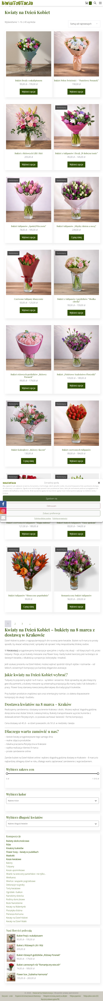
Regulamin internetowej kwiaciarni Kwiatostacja (28, 996)
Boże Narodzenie (14, 903)
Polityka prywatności (59, 518)
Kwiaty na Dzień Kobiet (17, 917)
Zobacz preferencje (51, 513)
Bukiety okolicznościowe (17, 840)
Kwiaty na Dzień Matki (16, 921)
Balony (9, 862)
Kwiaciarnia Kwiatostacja (43, 993)
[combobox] (51, 801)
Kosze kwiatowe (13, 859)
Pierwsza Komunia (14, 914)
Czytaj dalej (76, 237)
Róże (8, 844)
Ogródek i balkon (14, 892)
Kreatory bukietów (14, 848)
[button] (99, 482)
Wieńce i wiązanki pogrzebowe (20, 881)
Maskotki (10, 855)
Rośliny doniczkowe (15, 899)
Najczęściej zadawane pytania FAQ (50, 999)
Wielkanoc (11, 877)
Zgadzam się (51, 498)
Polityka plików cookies (42, 518)
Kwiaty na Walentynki (16, 906)
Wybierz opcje (28, 91)
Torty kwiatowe (13, 888)
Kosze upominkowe (15, 870)
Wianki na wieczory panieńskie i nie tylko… (26, 873)
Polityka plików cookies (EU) (91, 996)
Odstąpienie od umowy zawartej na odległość (55, 996)
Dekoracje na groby (15, 884)
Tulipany (10, 866)
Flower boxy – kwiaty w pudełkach (22, 851)
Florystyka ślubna (14, 910)
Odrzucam (51, 506)
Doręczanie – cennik (7, 996)
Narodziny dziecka (15, 895)
